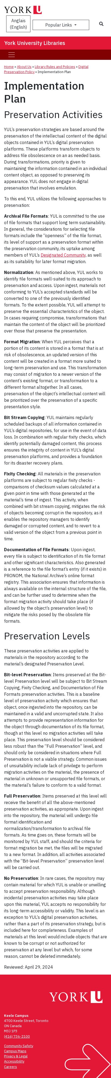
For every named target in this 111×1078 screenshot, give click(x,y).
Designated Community (63, 255)
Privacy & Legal (15, 1056)
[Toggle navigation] (11, 55)
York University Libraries (34, 43)
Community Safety (18, 1046)
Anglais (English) (18, 24)
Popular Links (59, 25)
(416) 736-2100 (17, 1036)
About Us (24, 66)
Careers (10, 1066)
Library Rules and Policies (55, 66)
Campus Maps (15, 1051)
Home (9, 66)
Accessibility (14, 1061)
